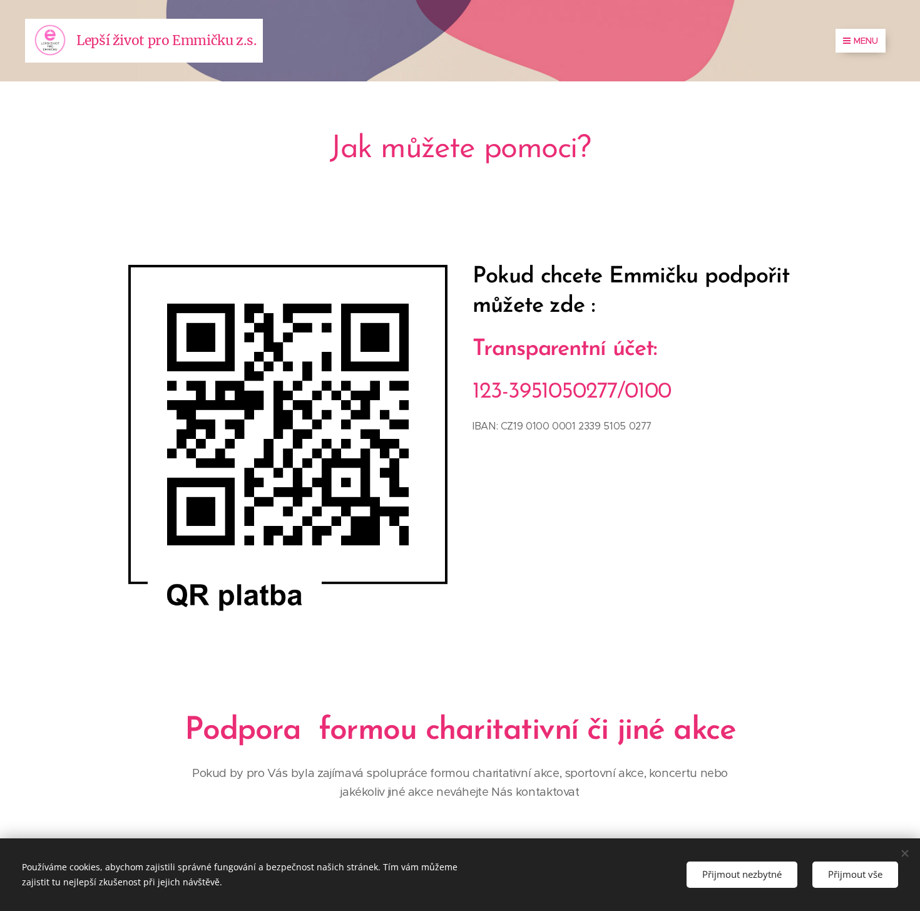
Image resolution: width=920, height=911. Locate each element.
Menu (866, 40)
